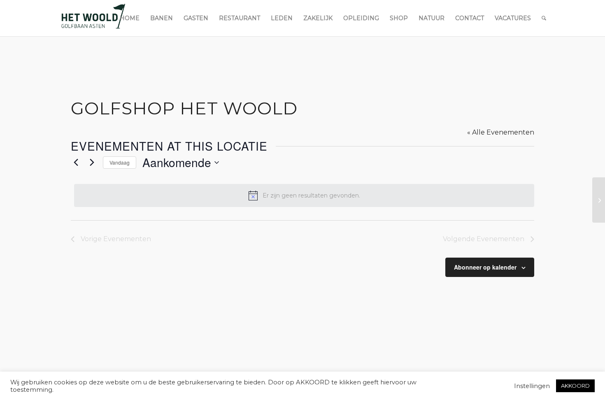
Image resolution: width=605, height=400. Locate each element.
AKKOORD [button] (575, 385)
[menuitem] (129, 18)
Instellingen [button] (532, 386)
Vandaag (119, 162)
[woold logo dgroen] (93, 18)
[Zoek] (543, 18)
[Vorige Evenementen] (76, 162)
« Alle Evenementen (500, 132)
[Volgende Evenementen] (92, 162)
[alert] (304, 195)
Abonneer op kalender (485, 267)
